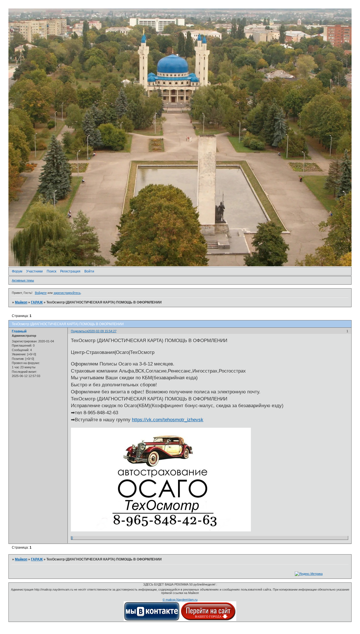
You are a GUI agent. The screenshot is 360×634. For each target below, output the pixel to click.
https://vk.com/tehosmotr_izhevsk (167, 419)
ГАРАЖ (37, 302)
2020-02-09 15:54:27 (102, 331)
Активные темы (23, 280)
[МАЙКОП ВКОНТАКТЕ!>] (152, 620)
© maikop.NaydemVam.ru (180, 599)
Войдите (41, 292)
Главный (19, 331)
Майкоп (21, 302)
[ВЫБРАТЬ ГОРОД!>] (208, 620)
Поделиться (79, 331)
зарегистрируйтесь (67, 292)
